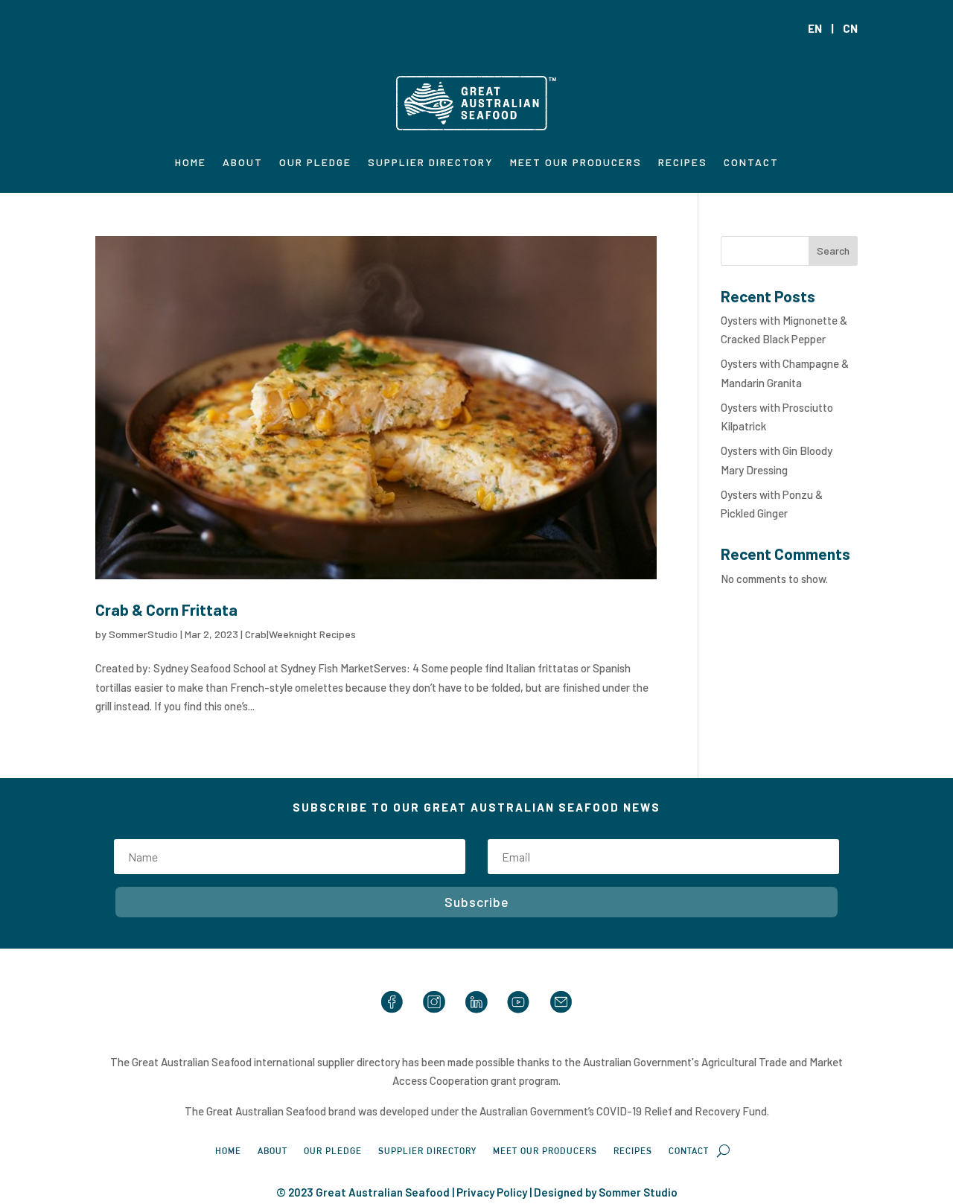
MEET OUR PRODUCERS (576, 162)
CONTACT (751, 162)
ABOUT (243, 162)
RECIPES (682, 162)
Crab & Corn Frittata (166, 609)
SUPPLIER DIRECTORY (431, 162)
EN (815, 28)
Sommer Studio (638, 1192)
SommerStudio (143, 634)
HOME (190, 162)
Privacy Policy (491, 1192)
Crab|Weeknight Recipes (300, 634)
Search (833, 250)
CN (850, 28)
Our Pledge (315, 162)
